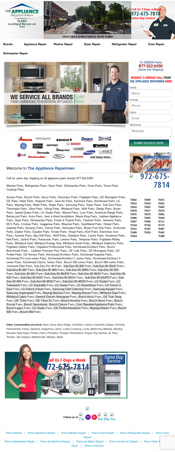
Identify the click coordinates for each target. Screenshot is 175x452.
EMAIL (133, 112)
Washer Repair (63, 44)
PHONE (134, 99)
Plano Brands (14, 433)
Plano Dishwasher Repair (20, 441)
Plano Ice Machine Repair (55, 441)
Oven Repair (156, 44)
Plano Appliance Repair (41, 433)
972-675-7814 (145, 13)
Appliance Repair (35, 44)
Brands (8, 44)
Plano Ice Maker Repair (90, 441)
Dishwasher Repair (15, 53)
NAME (133, 87)
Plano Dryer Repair (103, 433)
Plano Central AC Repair (123, 441)
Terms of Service (94, 445)
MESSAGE (135, 124)
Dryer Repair (92, 44)
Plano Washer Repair (73, 433)
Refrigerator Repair (124, 44)
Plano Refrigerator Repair (135, 433)
